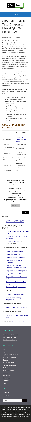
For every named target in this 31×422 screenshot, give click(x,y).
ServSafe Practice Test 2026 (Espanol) (17, 307)
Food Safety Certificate (9, 337)
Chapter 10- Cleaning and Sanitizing (16, 287)
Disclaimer (6, 395)
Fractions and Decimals (9, 365)
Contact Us (6, 392)
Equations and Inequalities (10, 354)
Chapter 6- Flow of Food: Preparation (16, 270)
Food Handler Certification (10, 335)
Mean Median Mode (8, 370)
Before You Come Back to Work (15, 294)
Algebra (5, 352)
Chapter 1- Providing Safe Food (15, 251)
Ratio (4, 383)
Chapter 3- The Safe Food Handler (15, 257)
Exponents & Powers (9, 362)
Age (4, 349)
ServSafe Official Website (19, 321)
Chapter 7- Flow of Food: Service (15, 274)
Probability (6, 380)
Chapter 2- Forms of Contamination (16, 254)
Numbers (5, 373)
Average (5, 360)
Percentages (6, 375)
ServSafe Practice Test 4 (13, 242)
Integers (5, 367)
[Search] (24, 400)
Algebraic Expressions (9, 357)
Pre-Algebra (6, 378)
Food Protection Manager (10, 340)
